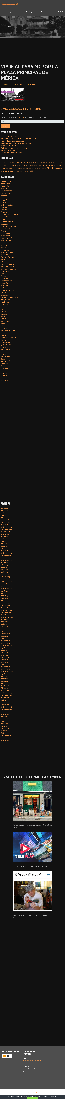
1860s (25, 162)
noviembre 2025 (6, 529)
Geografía (4, 276)
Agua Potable (9, 165)
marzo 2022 (5, 631)
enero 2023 (4, 607)
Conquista (4, 224)
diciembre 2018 (6, 707)
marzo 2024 (5, 574)
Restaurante (5, 356)
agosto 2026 (5, 508)
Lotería (3, 309)
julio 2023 (4, 593)
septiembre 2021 (6, 645)
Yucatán (30, 171)
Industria (4, 295)
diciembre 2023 (6, 581)
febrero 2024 (5, 577)
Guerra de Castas (7, 281)
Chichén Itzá (37, 165)
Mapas (3, 311)
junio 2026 (4, 513)
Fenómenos (5, 250)
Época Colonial (6, 238)
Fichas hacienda (4, 168)
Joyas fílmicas (41, 12)
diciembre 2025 (6, 527)
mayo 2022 (4, 626)
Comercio (4, 219)
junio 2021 (4, 650)
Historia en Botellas (8, 290)
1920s (48, 162)
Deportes (4, 231)
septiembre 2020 (7, 671)
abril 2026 (4, 517)
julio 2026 (4, 510)
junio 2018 (4, 719)
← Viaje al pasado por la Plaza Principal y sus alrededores (21, 109)
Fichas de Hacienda (8, 257)
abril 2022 (4, 629)
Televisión (4, 368)
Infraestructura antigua (9, 297)
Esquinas (4, 245)
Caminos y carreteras (8, 207)
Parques (4, 333)
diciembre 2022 (6, 610)
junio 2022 (4, 624)
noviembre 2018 (6, 709)
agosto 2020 (5, 674)
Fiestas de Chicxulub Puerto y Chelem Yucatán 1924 (19, 138)
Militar (3, 319)
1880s (31, 162)
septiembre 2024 (7, 560)
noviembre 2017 (6, 735)
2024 (5, 165)
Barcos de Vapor (6, 191)
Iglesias (3, 292)
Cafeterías (4, 200)
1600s (5, 162)
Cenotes (4, 212)
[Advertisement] (32, 52)
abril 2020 (4, 683)
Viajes (25, 171)
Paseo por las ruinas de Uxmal (12, 153)
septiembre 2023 (7, 588)
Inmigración (5, 300)
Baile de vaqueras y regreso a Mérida (14, 148)
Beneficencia (5, 193)
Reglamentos (5, 349)
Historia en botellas (23, 168)
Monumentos (5, 321)
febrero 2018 (5, 728)
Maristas (4, 314)
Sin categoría (5, 361)
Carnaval (4, 210)
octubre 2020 (5, 669)
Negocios (4, 328)
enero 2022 (4, 636)
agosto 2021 (5, 648)
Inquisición (5, 302)
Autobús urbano (6, 183)
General (3, 274)
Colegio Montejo (51, 165)
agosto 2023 (5, 591)
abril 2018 (4, 723)
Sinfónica (4, 364)
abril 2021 (4, 655)
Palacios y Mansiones (8, 330)
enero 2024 (4, 579)
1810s (15, 162)
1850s (22, 162)
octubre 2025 (5, 532)
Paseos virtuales (6, 335)
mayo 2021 (4, 652)
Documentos (5, 233)
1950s (58, 162)
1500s (2, 162)
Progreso (4, 171)
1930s (52, 163)
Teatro (3, 366)
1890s (35, 162)
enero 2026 (5, 524)
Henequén (4, 285)
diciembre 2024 (6, 553)
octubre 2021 (5, 643)
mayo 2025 (4, 541)
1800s (12, 162)
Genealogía (5, 271)
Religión (10, 171)
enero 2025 (4, 551)
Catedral (32, 165)
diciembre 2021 (6, 638)
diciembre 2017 (6, 733)
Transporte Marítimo (8, 373)
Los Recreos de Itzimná (41, 168)
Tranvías (17, 171)
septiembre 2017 (6, 740)
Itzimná (30, 168)
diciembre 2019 (6, 693)
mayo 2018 (4, 721)
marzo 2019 (5, 702)
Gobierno (4, 278)
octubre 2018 (5, 712)
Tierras (3, 371)
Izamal (34, 168)
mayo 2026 (4, 515)
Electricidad (5, 236)
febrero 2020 (5, 688)
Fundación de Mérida (8, 266)
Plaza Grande (6, 342)
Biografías (4, 195)
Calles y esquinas (7, 205)
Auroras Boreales (15, 165)
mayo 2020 (5, 681)
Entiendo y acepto (32, 1098)
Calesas (3, 202)
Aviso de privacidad (32, 1093)
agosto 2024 (5, 562)
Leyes (3, 307)
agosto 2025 (5, 536)
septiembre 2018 (6, 714)
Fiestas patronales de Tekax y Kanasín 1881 (16, 143)
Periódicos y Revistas (8, 337)
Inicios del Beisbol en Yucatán (11, 146)
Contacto (61, 12)
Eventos (3, 247)
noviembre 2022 (6, 612)
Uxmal (21, 171)
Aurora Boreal (6, 181)
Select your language (13, 12)
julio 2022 (4, 622)
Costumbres (5, 229)
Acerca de (51, 12)
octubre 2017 (5, 738)
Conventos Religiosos (8, 226)
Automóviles (5, 186)
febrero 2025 (5, 548)
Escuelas (4, 243)
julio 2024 (4, 565)
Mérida (50, 167)
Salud (3, 359)
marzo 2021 (5, 657)
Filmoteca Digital (28, 12)
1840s (18, 163)
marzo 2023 (5, 603)
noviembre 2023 (6, 584)
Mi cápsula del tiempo (9, 150)
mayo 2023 (4, 598)
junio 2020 (4, 678)
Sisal (13, 171)
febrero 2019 (5, 705)
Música (3, 326)
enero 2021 (4, 662)
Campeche (26, 165)
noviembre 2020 (6, 667)
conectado (20, 117)
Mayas (3, 316)
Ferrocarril (59, 165)
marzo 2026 (5, 520)
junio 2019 (4, 700)
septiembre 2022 (7, 617)
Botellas (4, 198)
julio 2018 (4, 716)
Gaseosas (10, 168)
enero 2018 (4, 731)
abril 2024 (4, 572)
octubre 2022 (5, 615)
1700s (8, 162)
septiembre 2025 (6, 534)
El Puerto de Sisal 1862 (9, 136)
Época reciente (6, 240)
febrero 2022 (5, 633)
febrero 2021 (5, 660)
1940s (55, 162)
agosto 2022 (5, 619)
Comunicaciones (7, 221)
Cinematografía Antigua (10, 214)
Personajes (5, 340)
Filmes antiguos (7, 262)
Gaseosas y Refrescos (8, 269)
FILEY (3, 259)
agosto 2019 (5, 697)
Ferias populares (7, 252)
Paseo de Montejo (58, 168)
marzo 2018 (5, 726)
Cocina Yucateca (44, 165)
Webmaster (21, 84)
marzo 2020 (5, 686)
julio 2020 (4, 676)
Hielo (3, 288)
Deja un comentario (38, 84)
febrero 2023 (5, 605)
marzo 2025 (5, 546)
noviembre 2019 (6, 695)
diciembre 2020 (6, 664)
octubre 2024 (5, 558)
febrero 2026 (5, 522)
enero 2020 (5, 690)
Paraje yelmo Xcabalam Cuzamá (12, 141)
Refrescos (4, 347)
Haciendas (15, 168)
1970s (2, 165)
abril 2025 (4, 543)
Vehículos (4, 380)
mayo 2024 (4, 569)
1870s (28, 162)
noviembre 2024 (6, 555)
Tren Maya (4, 378)
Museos (3, 323)
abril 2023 (4, 600)
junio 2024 (4, 567)
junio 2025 (4, 539)
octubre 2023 (5, 586)
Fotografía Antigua (8, 264)
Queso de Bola (6, 345)
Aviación (21, 165)
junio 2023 (4, 596)
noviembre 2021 (6, 641)
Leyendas (4, 304)
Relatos (3, 352)
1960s (61, 162)
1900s (39, 162)
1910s (43, 163)
